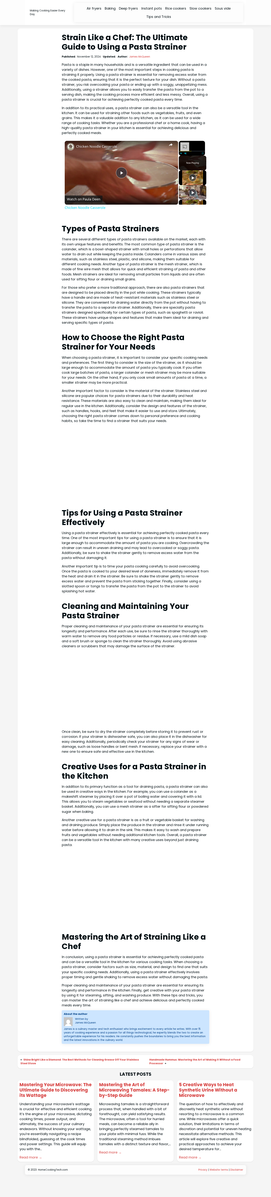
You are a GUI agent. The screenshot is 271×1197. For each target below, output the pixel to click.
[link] (70, 146)
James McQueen (139, 56)
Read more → (31, 1157)
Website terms (219, 1170)
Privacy (202, 1170)
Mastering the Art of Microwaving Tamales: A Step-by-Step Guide (134, 1090)
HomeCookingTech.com (53, 1170)
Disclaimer (236, 1170)
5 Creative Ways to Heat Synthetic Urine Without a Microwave (208, 1090)
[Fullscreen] (203, 153)
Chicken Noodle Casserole (96, 146)
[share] (170, 144)
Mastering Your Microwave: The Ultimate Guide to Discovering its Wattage (56, 1090)
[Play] (181, 153)
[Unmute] (185, 153)
